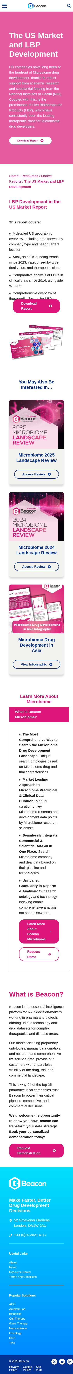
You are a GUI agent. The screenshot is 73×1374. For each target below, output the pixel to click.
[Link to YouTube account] (62, 1362)
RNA (12, 1337)
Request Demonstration (28, 1150)
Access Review (33, 474)
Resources (29, 176)
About (13, 1262)
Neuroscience (18, 1328)
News (13, 1267)
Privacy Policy (14, 1368)
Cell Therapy (17, 1318)
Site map (39, 1368)
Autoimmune (17, 1309)
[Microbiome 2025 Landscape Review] (36, 424)
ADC (12, 1304)
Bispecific (15, 1313)
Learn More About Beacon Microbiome (36, 931)
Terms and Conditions (23, 1276)
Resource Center (20, 1272)
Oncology (15, 1333)
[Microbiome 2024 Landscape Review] (36, 516)
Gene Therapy (18, 1323)
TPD (12, 1342)
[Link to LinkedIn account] (70, 1362)
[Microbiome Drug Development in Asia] (36, 609)
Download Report (27, 140)
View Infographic (34, 664)
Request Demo (33, 954)
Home (13, 176)
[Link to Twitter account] (54, 1362)
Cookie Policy (27, 1368)
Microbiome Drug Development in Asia (36, 645)
